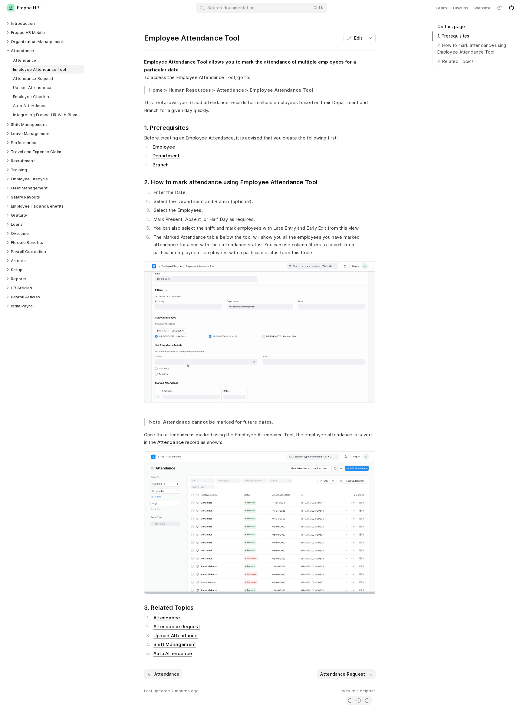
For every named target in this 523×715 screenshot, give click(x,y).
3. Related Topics (455, 61)
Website (482, 7)
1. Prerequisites (453, 35)
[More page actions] (370, 38)
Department (166, 156)
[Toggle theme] (499, 8)
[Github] (511, 8)
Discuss (460, 7)
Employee (164, 147)
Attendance (170, 442)
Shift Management (174, 644)
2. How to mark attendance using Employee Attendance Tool (471, 49)
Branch (161, 165)
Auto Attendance (172, 653)
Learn (441, 7)
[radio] (350, 700)
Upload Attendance (175, 635)
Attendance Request (176, 626)
